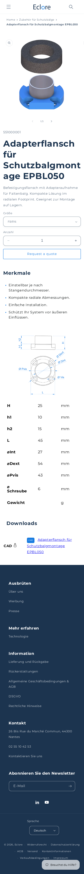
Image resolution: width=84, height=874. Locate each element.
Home (10, 19)
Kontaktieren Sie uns (25, 756)
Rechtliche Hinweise (25, 706)
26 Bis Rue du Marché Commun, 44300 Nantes (40, 734)
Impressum (60, 857)
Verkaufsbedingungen (34, 857)
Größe (7, 213)
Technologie (18, 636)
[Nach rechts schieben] (51, 121)
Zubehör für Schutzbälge (36, 19)
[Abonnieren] (70, 786)
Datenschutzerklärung (65, 844)
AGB (20, 851)
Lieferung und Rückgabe (28, 662)
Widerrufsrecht (37, 844)
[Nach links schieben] (32, 121)
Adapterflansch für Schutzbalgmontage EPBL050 (49, 546)
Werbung (16, 601)
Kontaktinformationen (56, 851)
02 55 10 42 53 (20, 746)
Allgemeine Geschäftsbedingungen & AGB (39, 684)
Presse (14, 611)
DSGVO (15, 696)
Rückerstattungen (23, 671)
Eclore (19, 844)
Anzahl (8, 232)
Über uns (16, 591)
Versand (32, 851)
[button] (8, 7)
